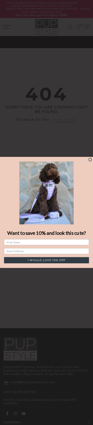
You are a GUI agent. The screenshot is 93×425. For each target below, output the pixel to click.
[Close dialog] (90, 159)
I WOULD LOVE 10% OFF (46, 260)
